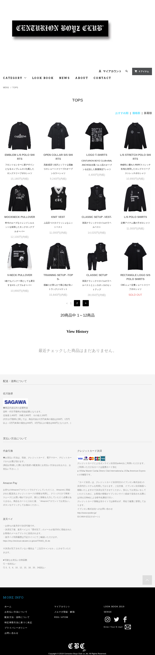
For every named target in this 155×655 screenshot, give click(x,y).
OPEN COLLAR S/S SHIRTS (58, 156)
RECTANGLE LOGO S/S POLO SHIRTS (135, 277)
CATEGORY (13, 78)
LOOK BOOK (43, 78)
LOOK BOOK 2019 (114, 606)
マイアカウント (112, 71)
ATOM (64, 617)
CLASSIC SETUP (96, 275)
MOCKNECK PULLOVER (19, 216)
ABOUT (81, 78)
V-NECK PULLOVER (19, 275)
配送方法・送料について (17, 617)
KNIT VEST (58, 216)
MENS (6, 87)
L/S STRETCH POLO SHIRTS (135, 156)
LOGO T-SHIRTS (96, 154)
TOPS (15, 87)
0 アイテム (144, 71)
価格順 (136, 113)
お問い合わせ (11, 633)
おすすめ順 (122, 113)
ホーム (8, 606)
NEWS (64, 78)
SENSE (108, 612)
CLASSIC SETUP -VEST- (97, 216)
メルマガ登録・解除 (64, 612)
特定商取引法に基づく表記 (18, 622)
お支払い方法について (16, 612)
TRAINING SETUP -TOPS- (58, 277)
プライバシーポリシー (16, 628)
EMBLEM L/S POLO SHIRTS (20, 156)
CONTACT (102, 78)
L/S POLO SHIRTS (135, 216)
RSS (56, 617)
